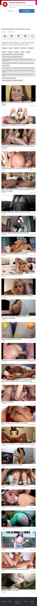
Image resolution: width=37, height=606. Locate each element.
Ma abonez (26, 11)
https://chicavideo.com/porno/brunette (12, 57)
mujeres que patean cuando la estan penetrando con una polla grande (17, 60)
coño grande (6, 65)
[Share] (32, 36)
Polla (22, 52)
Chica (4, 52)
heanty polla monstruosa (9, 78)
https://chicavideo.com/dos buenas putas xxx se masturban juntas (18, 71)
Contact (26, 601)
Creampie (30, 48)
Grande (28, 52)
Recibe (16, 52)
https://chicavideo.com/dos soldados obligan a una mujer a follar (18, 75)
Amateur (5, 48)
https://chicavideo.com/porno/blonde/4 (12, 80)
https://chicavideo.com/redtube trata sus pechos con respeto (18, 68)
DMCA (10, 601)
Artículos (4, 601)
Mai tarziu (10, 11)
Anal (10, 48)
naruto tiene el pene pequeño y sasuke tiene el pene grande (18, 63)
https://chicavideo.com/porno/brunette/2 (13, 54)
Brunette (23, 48)
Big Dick (16, 48)
